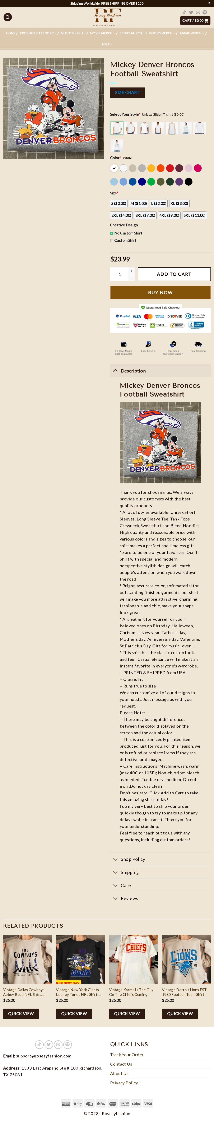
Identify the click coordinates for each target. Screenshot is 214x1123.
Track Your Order (127, 1054)
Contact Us (121, 1063)
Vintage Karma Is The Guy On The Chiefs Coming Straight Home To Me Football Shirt (131, 992)
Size (114, 193)
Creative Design (124, 225)
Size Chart (127, 92)
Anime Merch (191, 33)
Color (115, 157)
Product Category (37, 33)
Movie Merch (101, 33)
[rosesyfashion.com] (107, 17)
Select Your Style (125, 114)
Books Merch (161, 33)
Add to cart (174, 274)
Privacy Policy (124, 1082)
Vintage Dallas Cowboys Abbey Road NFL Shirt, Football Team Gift (24, 992)
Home (11, 33)
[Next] (211, 980)
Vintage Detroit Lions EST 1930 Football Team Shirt (184, 992)
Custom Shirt (125, 240)
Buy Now (160, 292)
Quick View (21, 1013)
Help (106, 44)
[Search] (8, 17)
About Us (119, 1073)
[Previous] (3, 980)
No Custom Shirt (128, 233)
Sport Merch (131, 33)
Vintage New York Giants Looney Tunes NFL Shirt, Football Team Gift (77, 992)
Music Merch (72, 33)
